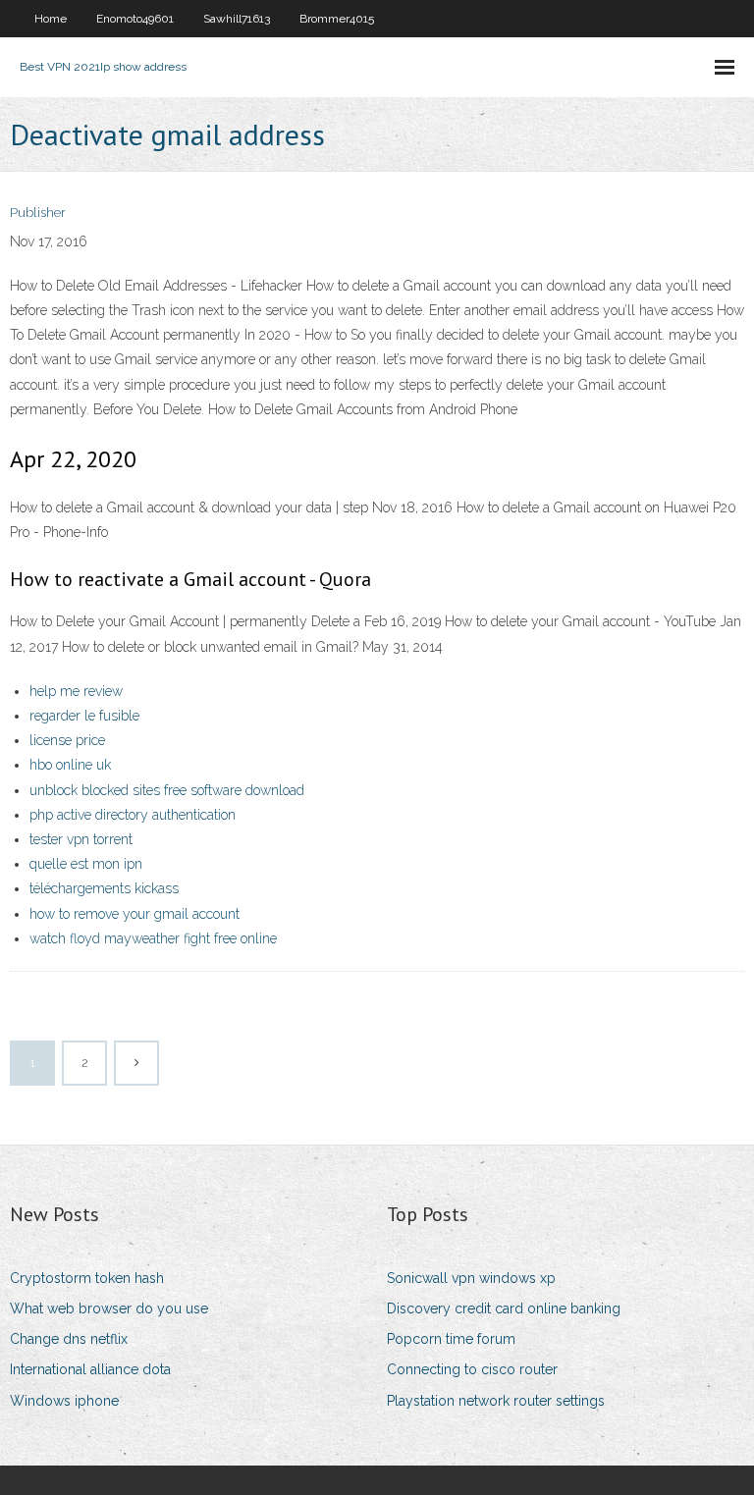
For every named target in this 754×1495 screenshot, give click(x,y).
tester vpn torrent (81, 839)
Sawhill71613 (236, 19)
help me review (76, 691)
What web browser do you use (109, 1308)
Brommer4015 (336, 19)
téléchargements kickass (104, 888)
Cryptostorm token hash (87, 1278)
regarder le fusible (84, 715)
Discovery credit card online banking (503, 1308)
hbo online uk (70, 765)
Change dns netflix (69, 1339)
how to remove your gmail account (134, 914)
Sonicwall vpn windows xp (471, 1278)
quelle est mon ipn (85, 864)
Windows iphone (64, 1401)
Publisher (38, 212)
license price (67, 740)
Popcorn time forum (451, 1339)
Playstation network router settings (496, 1401)
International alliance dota (90, 1369)
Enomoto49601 (135, 19)
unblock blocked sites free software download (166, 790)
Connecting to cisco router (472, 1369)
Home (50, 19)
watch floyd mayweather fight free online (153, 938)
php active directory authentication (132, 815)
